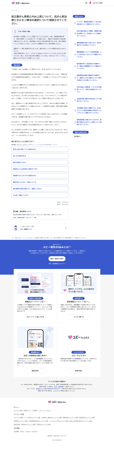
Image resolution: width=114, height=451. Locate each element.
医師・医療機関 (58, 386)
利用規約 (13, 144)
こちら (55, 391)
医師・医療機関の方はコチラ (57, 263)
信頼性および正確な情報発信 (44, 388)
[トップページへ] (57, 403)
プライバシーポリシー (22, 144)
